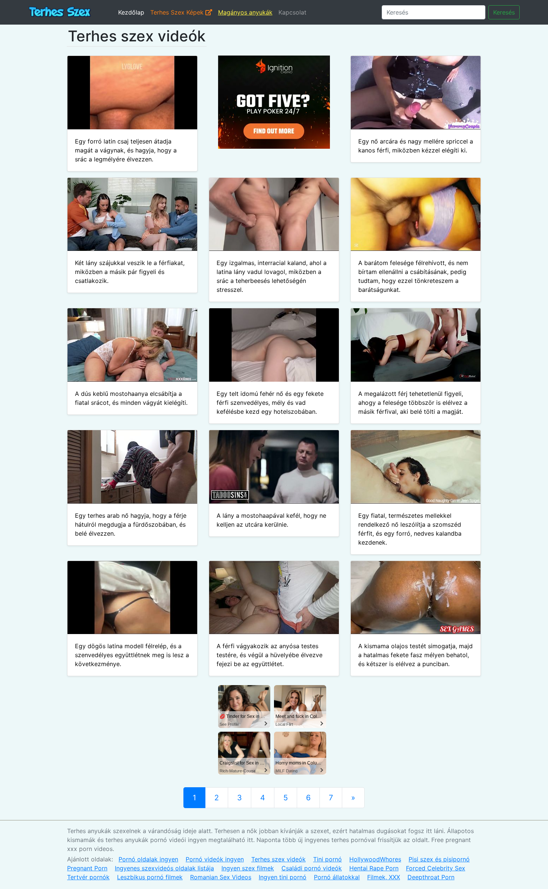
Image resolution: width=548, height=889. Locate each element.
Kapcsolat (292, 12)
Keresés (504, 12)
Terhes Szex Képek (177, 12)
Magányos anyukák (245, 12)
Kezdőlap (131, 12)
